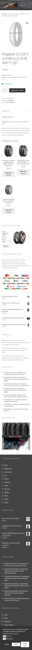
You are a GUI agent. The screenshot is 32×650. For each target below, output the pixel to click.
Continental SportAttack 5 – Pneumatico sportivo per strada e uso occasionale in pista (17, 384)
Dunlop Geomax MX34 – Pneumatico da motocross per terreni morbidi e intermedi (15, 395)
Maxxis (6, 485)
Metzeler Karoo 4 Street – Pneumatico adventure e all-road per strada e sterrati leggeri (15, 390)
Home (5, 14)
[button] (27, 23)
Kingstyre (12, 102)
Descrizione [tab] (5, 111)
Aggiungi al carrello (17, 90)
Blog (5, 618)
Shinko (6, 502)
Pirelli (6, 499)
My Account (7, 621)
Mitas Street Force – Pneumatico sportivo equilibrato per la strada (15, 400)
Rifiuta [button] (7, 644)
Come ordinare (8, 625)
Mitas (6, 495)
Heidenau (7, 482)
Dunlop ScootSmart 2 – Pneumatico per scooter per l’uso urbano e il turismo (15, 373)
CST (5, 475)
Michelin (7, 492)
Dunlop (6, 479)
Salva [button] (16, 644)
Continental (8, 472)
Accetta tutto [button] (25, 644)
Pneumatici (15, 14)
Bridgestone (8, 468)
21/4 (8, 102)
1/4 (5, 102)
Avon (5, 465)
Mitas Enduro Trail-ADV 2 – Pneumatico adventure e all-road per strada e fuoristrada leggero (16, 379)
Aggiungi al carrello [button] (8, 174)
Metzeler (7, 489)
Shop (10, 14)
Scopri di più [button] (14, 633)
